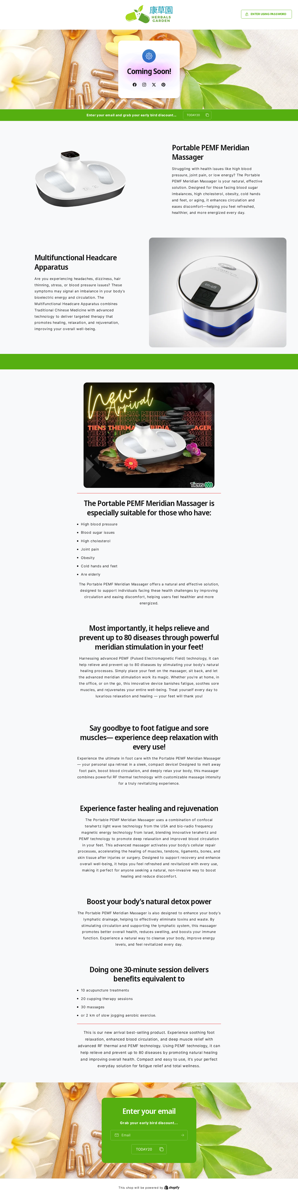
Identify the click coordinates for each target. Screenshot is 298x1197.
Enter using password (268, 14)
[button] (266, 14)
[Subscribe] (182, 1135)
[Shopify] (172, 1187)
